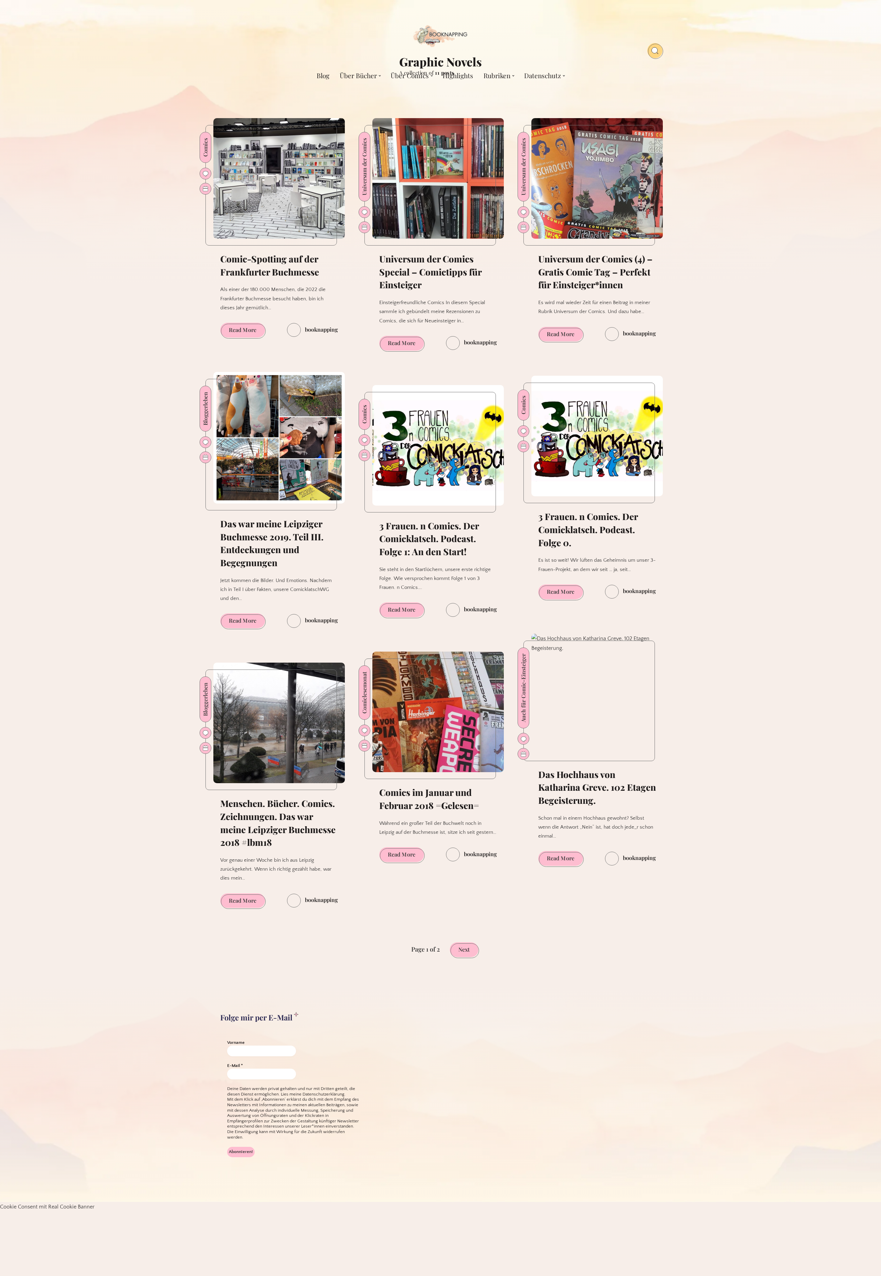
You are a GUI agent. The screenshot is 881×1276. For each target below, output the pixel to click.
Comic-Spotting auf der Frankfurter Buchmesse (269, 265)
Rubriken (497, 75)
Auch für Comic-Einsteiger (523, 688)
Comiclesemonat (364, 693)
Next (464, 949)
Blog (323, 75)
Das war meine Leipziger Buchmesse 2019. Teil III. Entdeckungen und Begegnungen (271, 543)
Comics (205, 147)
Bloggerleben (205, 408)
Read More (247, 332)
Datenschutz (542, 75)
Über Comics (410, 75)
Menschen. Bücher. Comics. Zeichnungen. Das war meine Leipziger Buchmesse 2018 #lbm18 (278, 822)
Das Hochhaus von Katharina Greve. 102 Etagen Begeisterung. (597, 787)
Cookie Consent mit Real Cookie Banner (47, 1207)
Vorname (236, 1042)
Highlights (458, 75)
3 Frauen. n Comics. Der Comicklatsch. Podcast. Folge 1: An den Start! (429, 539)
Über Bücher (358, 75)
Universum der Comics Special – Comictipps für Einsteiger (430, 272)
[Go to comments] (205, 173)
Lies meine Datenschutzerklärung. (313, 1094)
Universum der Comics (364, 166)
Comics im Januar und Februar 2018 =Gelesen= (429, 798)
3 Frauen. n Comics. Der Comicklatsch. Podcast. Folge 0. (588, 529)
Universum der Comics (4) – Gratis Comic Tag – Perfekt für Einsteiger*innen (595, 272)
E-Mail (235, 1065)
